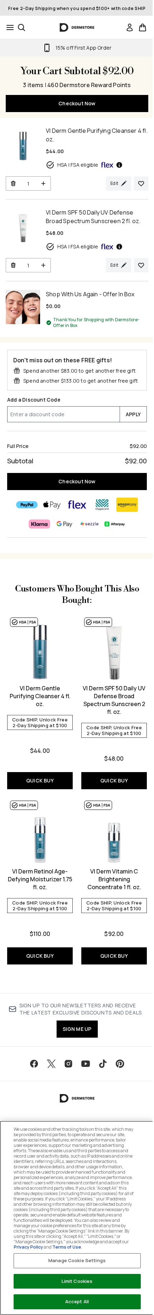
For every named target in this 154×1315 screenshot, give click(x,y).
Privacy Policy (28, 1247)
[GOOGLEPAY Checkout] (64, 524)
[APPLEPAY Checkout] (52, 504)
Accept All (77, 1301)
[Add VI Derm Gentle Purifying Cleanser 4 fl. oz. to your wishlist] (141, 183)
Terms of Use (66, 1247)
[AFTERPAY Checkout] (115, 524)
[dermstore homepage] (77, 27)
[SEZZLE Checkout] (89, 524)
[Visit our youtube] (85, 1063)
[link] (129, 27)
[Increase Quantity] (43, 183)
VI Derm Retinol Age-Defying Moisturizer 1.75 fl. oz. (40, 879)
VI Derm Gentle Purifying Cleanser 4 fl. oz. (40, 696)
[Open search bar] (21, 27)
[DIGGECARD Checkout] (102, 504)
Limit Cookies (77, 1281)
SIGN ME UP (77, 1029)
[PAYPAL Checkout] (27, 504)
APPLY (133, 414)
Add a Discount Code (34, 399)
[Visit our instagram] (68, 1063)
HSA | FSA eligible (77, 164)
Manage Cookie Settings (77, 1260)
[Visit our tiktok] (102, 1063)
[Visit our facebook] (34, 1063)
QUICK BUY (40, 780)
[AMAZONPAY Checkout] (127, 504)
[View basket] (142, 27)
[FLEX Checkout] (77, 505)
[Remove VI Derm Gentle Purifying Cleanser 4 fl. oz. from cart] (13, 183)
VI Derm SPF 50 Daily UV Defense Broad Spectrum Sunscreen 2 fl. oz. (114, 700)
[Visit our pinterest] (120, 1063)
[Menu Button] (8, 27)
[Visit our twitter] (51, 1063)
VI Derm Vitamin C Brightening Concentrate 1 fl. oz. (114, 879)
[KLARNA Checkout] (39, 524)
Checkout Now (76, 103)
